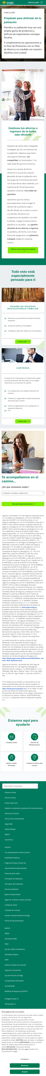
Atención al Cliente (12, 813)
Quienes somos (10, 792)
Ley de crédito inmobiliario (15, 949)
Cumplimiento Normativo (14, 981)
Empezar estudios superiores (15, 493)
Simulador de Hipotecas (14, 879)
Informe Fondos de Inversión (15, 965)
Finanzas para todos (12, 873)
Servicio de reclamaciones (14, 819)
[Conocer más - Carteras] (23, 355)
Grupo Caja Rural (11, 803)
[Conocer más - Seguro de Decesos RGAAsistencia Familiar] (23, 295)
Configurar (25, 1059)
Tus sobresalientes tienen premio (17, 852)
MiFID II (7, 928)
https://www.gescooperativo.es (14, 689)
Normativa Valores (11, 954)
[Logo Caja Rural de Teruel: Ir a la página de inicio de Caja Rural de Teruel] (8, 2)
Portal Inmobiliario (12, 889)
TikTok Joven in (10, 1004)
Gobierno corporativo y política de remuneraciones (24, 808)
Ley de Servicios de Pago (14, 975)
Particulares (33, 2)
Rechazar (24, 1065)
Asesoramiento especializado (15, 868)
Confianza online (11, 905)
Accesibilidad (10, 986)
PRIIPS (7, 933)
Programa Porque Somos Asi (15, 863)
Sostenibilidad (10, 829)
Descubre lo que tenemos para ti (22, 504)
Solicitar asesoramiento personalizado (23, 249)
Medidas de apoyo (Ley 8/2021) (16, 991)
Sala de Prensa (10, 798)
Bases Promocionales (12, 894)
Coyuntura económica (13, 970)
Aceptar (25, 1072)
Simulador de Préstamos (14, 884)
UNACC (7, 834)
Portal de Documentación (14, 921)
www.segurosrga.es (29, 607)
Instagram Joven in (12, 999)
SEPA (6, 960)
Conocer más (22, 342)
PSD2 (6, 944)
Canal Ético (9, 840)
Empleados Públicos (12, 858)
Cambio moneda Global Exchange (17, 915)
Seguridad (8, 824)
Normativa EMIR (11, 939)
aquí (26, 1049)
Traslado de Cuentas (12, 910)
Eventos (7, 847)
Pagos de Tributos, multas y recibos (18, 900)
